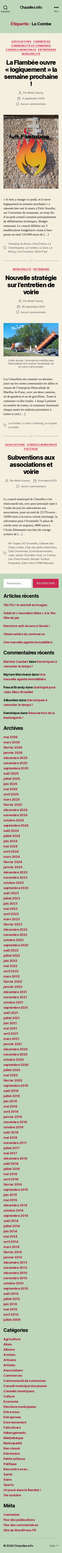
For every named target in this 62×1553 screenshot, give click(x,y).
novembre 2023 (15, 877)
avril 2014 (10, 1241)
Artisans (9, 1360)
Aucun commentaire (33, 104)
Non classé (11, 1448)
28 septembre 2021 (33, 306)
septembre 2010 (15, 1288)
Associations (21, 41)
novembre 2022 (15, 935)
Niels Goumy (35, 92)
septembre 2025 (15, 768)
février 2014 (12, 1252)
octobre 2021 (13, 1002)
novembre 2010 (15, 1278)
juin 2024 (10, 841)
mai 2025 (10, 789)
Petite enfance (14, 1459)
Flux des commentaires (20, 1525)
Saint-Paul (41, 251)
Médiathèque (13, 1438)
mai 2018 (10, 1137)
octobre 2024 (13, 820)
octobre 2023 (13, 883)
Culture (9, 1396)
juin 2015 (10, 1195)
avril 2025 (11, 794)
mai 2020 (10, 1075)
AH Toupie (14, 543)
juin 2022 (10, 961)
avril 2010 (10, 1314)
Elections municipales (19, 1407)
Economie (10, 1401)
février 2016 (12, 1184)
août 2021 (10, 1013)
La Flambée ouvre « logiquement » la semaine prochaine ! (31, 73)
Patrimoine (41, 269)
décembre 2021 (15, 992)
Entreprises (47, 49)
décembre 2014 (15, 1205)
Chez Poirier (39, 243)
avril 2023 (11, 914)
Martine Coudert (15, 661)
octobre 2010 (13, 1283)
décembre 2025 (15, 758)
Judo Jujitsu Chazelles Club (25, 555)
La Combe (31, 247)
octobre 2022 (13, 940)
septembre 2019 (15, 1085)
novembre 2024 (15, 815)
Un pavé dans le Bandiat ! (22, 1490)
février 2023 (12, 924)
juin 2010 (10, 1304)
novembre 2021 (15, 997)
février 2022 (12, 981)
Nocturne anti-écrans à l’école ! (26, 626)
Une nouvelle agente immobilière (27, 642)
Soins (7, 1479)
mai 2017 (10, 1153)
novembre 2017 (15, 1143)
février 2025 (12, 804)
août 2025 (11, 773)
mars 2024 (11, 857)
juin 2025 (10, 784)
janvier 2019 (12, 1117)
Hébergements (14, 1433)
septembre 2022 (15, 945)
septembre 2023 (15, 888)
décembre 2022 (15, 929)
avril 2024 (11, 851)
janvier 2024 (12, 867)
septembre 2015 (15, 1189)
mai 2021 (10, 1028)
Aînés (7, 1344)
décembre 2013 (15, 1262)
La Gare (43, 247)
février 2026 (12, 747)
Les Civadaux (25, 251)
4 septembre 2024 (33, 98)
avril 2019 (10, 1111)
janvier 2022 (12, 987)
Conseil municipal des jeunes (25, 1386)
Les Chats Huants (19, 559)
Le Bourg (38, 423)
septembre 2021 (15, 1007)
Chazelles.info (31, 7)
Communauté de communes (31, 45)
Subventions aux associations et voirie (31, 464)
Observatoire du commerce (24, 634)
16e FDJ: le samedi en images (25, 605)
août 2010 (11, 1293)
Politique (31, 448)
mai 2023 (10, 909)
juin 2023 (10, 903)
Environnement (14, 1422)
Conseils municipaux (21, 49)
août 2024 (11, 831)
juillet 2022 (11, 955)
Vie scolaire (12, 1495)
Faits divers (12, 1427)
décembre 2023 (15, 872)
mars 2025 (11, 799)
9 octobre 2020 (47, 480)
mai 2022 (10, 966)
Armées (9, 1355)
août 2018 (10, 1132)
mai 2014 (10, 1236)
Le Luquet (51, 423)
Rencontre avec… (16, 1469)
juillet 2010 (11, 1299)
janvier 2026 (12, 752)
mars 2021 (11, 1039)
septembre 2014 (15, 1215)
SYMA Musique (44, 563)
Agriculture (11, 1339)
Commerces (42, 41)
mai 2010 (10, 1309)
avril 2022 (10, 971)
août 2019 (10, 1091)
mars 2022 (11, 976)
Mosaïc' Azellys (40, 559)
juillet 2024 (11, 836)
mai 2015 (10, 1200)
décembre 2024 (15, 810)
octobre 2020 (13, 1059)
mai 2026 (10, 737)
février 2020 (12, 1080)
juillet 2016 (11, 1169)
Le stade (13, 427)
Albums (9, 1349)
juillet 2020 (11, 1070)
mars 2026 (11, 742)
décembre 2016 (15, 1158)
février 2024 (12, 862)
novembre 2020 (15, 1054)
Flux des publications (19, 1520)
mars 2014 (11, 1247)
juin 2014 (10, 1231)
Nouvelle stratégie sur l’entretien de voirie (30, 285)
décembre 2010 (15, 1273)
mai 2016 (10, 1174)
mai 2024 (10, 846)
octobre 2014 (13, 1210)
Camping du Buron (19, 243)
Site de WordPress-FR (19, 1530)
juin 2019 (10, 1101)
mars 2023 (11, 919)
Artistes (9, 1365)
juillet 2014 (11, 1226)
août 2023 (11, 893)
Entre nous (11, 1412)
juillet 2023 (11, 898)
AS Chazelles (30, 543)
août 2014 (10, 1221)
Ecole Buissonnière (40, 551)
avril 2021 (10, 1033)
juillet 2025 (11, 778)
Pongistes (14, 563)
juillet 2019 (11, 1096)
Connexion (11, 1514)
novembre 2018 (15, 1122)
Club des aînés (34, 547)
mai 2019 (10, 1106)
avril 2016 (10, 1179)
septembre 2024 (15, 825)
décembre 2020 (15, 1049)
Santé (7, 1474)
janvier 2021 (12, 1044)
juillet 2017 (11, 1148)
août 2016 (10, 1163)
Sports (8, 1485)
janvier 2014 (12, 1257)
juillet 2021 (11, 1018)
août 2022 (11, 950)
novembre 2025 (15, 763)
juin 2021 (10, 1023)
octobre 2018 (13, 1127)
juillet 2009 (11, 1320)
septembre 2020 (16, 1065)
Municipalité (31, 53)
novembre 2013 (15, 1267)
